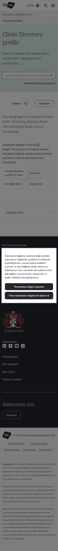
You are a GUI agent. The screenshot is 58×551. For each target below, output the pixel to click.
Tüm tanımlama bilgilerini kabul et (29, 295)
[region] (28, 275)
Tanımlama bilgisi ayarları (29, 286)
